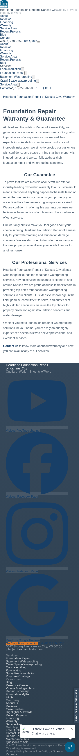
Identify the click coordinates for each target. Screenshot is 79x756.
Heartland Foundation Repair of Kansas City (32, 96)
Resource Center (17, 685)
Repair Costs (14, 736)
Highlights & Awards (19, 712)
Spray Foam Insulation (20, 673)
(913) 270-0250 (12, 40)
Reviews (5, 19)
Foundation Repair (12, 72)
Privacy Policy (15, 751)
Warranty (6, 25)
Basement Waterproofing (16, 76)
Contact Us (13, 733)
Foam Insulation (10, 69)
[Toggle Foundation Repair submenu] (25, 73)
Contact (5, 37)
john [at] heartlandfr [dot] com (24, 649)
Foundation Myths (17, 694)
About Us (12, 703)
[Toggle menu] (38, 41)
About (4, 15)
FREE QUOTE (42, 88)
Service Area (8, 28)
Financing (6, 22)
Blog (3, 34)
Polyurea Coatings (18, 676)
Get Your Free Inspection (22, 643)
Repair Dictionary (17, 691)
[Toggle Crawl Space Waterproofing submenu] (37, 81)
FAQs (9, 697)
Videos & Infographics (20, 688)
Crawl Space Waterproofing (18, 80)
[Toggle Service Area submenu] (18, 85)
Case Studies (15, 709)
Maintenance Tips (17, 739)
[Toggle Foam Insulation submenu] (22, 69)
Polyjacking (13, 670)
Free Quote (29, 40)
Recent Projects (10, 31)
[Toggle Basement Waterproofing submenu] (33, 77)
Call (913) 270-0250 (51, 643)
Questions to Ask (17, 742)
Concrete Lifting (16, 667)
